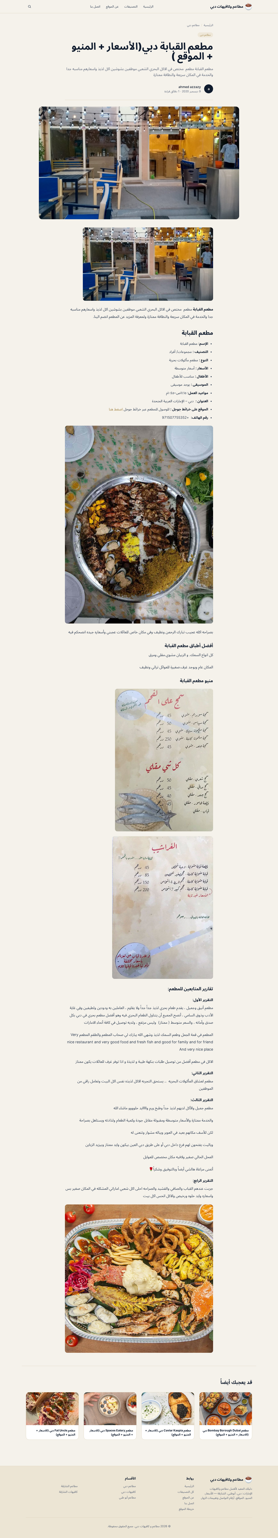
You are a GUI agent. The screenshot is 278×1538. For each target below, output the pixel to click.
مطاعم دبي (193, 25)
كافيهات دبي (128, 1491)
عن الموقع (112, 6)
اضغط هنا (116, 409)
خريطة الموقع (186, 1508)
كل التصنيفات (186, 1491)
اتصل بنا (95, 6)
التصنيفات (131, 6)
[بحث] (29, 6)
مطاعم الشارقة (69, 1486)
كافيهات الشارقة (68, 1491)
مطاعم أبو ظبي (127, 1497)
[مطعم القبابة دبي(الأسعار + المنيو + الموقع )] (139, 264)
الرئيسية (148, 6)
